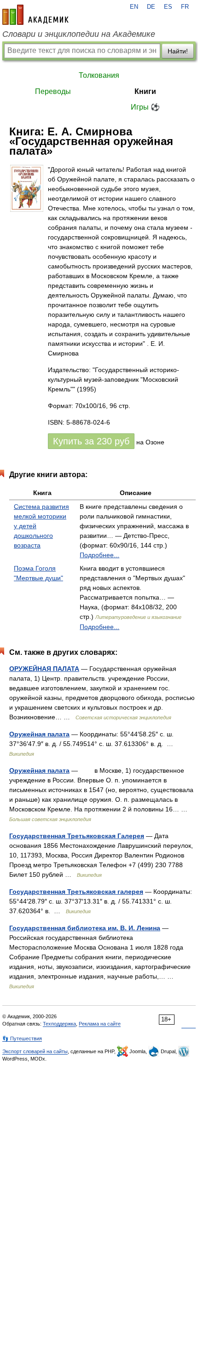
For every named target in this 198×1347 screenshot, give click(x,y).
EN (134, 7)
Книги (145, 91)
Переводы (53, 91)
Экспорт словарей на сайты (35, 1051)
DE (151, 7)
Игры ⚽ (145, 107)
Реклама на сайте (100, 1023)
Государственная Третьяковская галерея (76, 891)
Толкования (99, 75)
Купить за (91, 441)
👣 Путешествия (22, 1038)
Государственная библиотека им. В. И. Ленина (84, 928)
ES (168, 7)
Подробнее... (99, 555)
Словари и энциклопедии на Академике (78, 34)
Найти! (178, 51)
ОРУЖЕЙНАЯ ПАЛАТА (44, 668)
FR (185, 7)
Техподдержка (59, 1023)
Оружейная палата (39, 734)
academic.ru (35, 15)
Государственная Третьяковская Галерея (76, 836)
